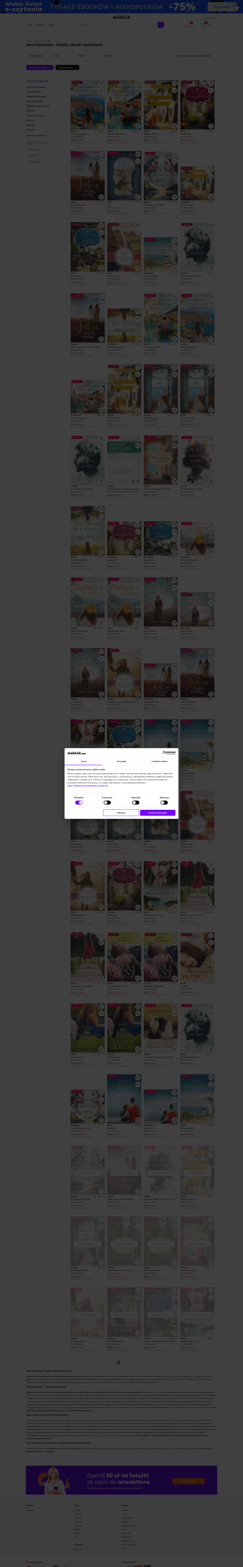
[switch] (107, 803)
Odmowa (121, 813)
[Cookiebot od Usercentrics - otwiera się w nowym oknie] (165, 753)
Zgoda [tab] (83, 761)
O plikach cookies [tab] (159, 761)
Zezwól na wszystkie (158, 813)
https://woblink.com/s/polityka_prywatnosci (87, 786)
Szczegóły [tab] (121, 761)
